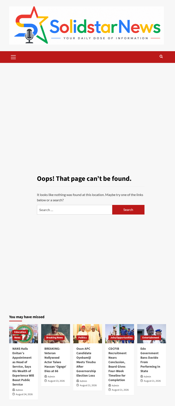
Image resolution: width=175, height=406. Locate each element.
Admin (19, 390)
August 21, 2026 (88, 385)
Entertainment (150, 337)
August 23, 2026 (56, 381)
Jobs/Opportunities (121, 337)
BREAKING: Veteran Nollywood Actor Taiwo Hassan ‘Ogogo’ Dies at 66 (55, 360)
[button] (13, 56)
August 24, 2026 (24, 394)
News (17, 337)
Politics (82, 337)
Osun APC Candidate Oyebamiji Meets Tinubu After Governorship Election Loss (86, 362)
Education (20, 332)
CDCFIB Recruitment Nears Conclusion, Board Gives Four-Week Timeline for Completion (117, 364)
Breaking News (54, 337)
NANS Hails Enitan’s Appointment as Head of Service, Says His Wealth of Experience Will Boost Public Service (23, 367)
